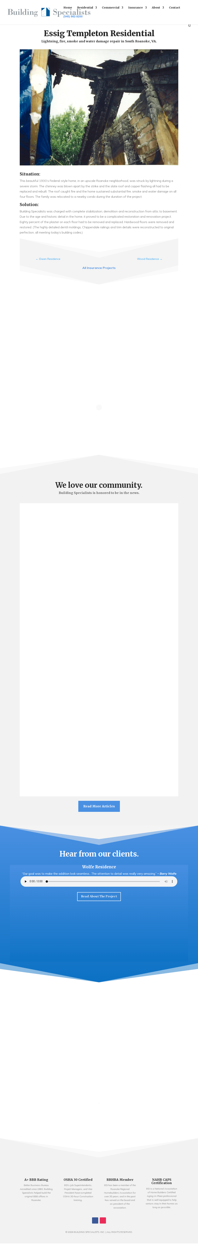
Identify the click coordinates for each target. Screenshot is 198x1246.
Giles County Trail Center (99, 752)
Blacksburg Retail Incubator (99, 610)
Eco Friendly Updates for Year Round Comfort (99, 663)
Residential (85, 7)
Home (67, 7)
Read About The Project (99, 896)
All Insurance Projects (99, 268)
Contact (174, 7)
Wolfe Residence (99, 866)
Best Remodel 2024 (99, 705)
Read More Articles (99, 806)
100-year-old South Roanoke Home (99, 568)
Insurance (135, 7)
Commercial (110, 7)
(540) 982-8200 (73, 16)
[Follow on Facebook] (95, 1220)
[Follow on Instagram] (103, 1220)
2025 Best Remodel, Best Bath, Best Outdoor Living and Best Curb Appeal (99, 526)
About (156, 7)
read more (99, 543)
